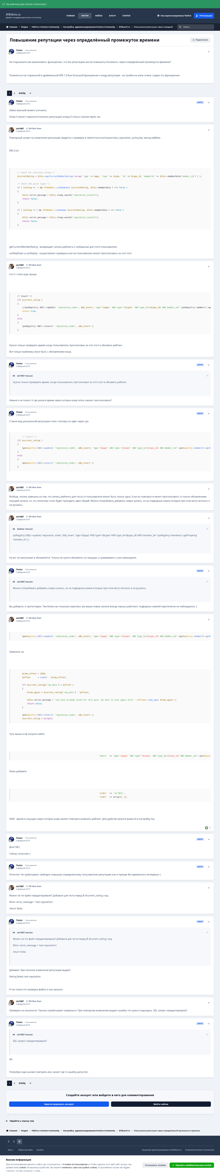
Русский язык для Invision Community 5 (26, 4)
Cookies (40, 1150)
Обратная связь (25, 1150)
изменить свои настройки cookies (79, 1167)
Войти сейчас (161, 1104)
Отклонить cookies (155, 1165)
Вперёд (22, 93)
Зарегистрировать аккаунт (59, 1104)
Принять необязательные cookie (193, 1165)
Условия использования (75, 1164)
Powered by (199, 1150)
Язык (10, 1150)
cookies (22, 1167)
